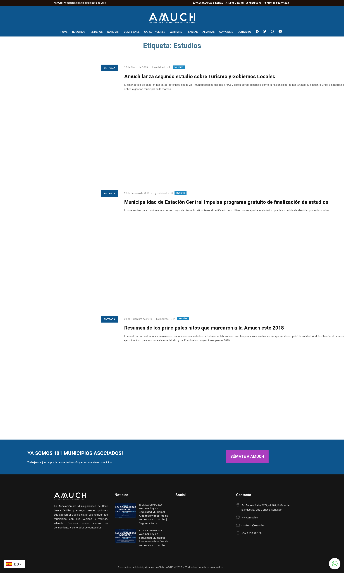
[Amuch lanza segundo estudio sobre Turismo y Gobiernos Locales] (58, 120)
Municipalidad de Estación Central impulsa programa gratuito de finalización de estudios (226, 202)
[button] (334, 563)
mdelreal (160, 67)
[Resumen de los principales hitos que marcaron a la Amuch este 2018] (58, 372)
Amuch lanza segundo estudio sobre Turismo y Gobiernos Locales (199, 76)
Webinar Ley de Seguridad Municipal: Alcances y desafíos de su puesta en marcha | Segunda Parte (153, 515)
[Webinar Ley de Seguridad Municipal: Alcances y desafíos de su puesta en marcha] (125, 536)
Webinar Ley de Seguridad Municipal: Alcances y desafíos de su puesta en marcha (153, 539)
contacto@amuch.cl (253, 525)
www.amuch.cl (250, 518)
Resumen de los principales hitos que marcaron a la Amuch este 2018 (204, 328)
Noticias (179, 67)
